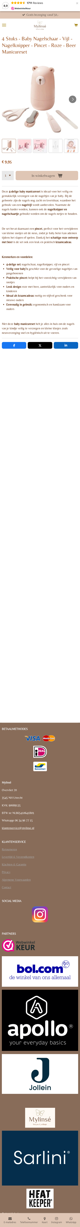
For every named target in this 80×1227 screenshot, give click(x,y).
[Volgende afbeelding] (72, 99)
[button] (9, 146)
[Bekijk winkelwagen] (76, 25)
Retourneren (9, 849)
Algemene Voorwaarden (16, 879)
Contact (6, 887)
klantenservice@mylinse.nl (18, 828)
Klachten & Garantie (14, 864)
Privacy (6, 872)
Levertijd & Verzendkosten (18, 857)
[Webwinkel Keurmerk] (18, 946)
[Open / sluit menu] (4, 25)
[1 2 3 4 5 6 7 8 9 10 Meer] (8, 175)
